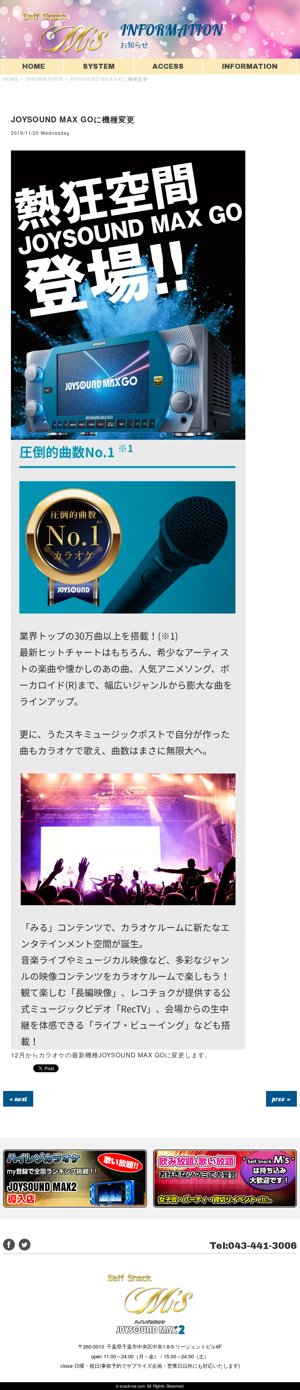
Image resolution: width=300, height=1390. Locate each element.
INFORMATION (249, 66)
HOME (33, 66)
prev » (281, 1099)
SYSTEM (99, 66)
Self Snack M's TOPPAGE (65, 32)
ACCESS (168, 66)
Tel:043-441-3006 (253, 1246)
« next (18, 1099)
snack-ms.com (132, 1386)
